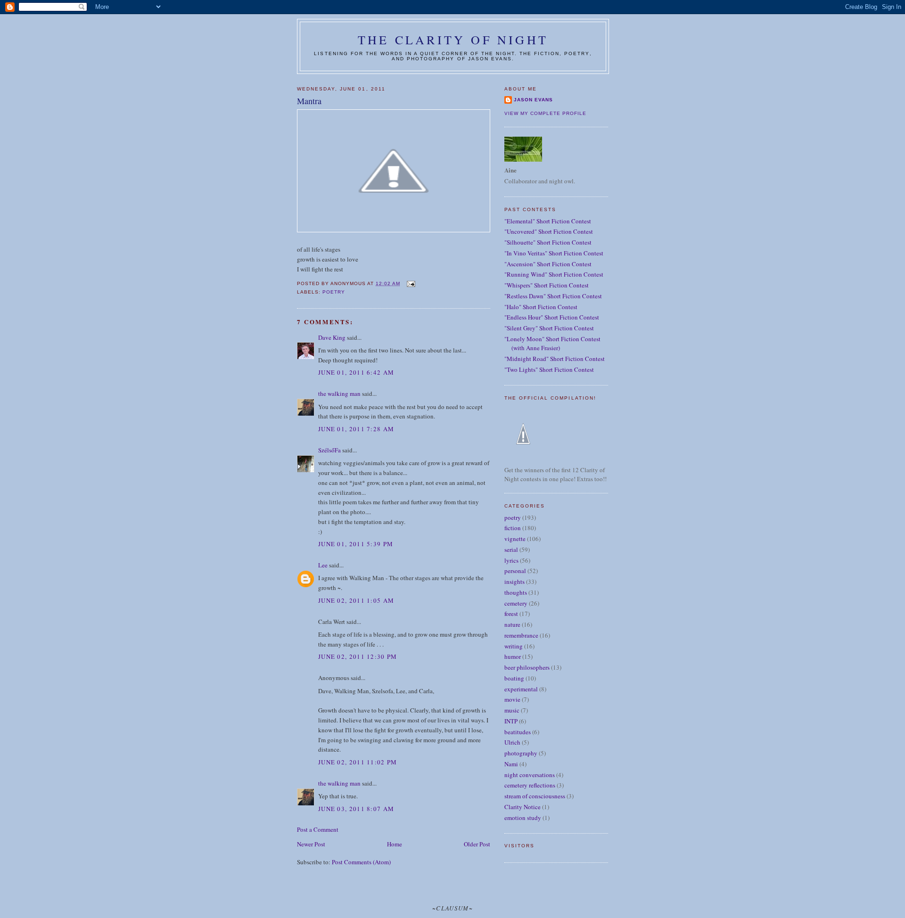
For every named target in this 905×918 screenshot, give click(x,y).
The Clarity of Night (453, 40)
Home (394, 844)
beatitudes (517, 732)
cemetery (515, 603)
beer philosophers (527, 667)
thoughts (515, 592)
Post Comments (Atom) (361, 862)
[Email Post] (410, 283)
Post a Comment (317, 829)
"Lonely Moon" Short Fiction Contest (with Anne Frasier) (552, 343)
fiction (512, 528)
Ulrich (512, 742)
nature (512, 624)
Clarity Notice (522, 807)
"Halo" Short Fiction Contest (540, 307)
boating (514, 678)
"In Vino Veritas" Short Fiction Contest (553, 253)
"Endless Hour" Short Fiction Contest (551, 317)
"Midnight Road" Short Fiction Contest (554, 358)
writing (513, 646)
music (511, 710)
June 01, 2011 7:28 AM (356, 429)
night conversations (529, 774)
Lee (323, 565)
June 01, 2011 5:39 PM (355, 544)
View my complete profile (545, 113)
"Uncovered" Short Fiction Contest (548, 231)
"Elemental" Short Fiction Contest (547, 221)
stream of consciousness (534, 796)
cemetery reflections (529, 785)
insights (514, 581)
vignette (515, 538)
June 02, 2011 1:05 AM (356, 600)
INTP (511, 721)
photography (520, 753)
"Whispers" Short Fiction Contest (546, 285)
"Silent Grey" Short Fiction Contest (549, 328)
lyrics (511, 560)
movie (512, 699)
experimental (521, 689)
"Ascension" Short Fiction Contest (548, 264)
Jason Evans (533, 99)
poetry (333, 292)
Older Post (477, 844)
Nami (511, 764)
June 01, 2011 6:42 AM (356, 372)
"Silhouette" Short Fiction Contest (548, 242)
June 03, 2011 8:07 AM (356, 808)
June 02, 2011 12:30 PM (357, 656)
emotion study (522, 817)
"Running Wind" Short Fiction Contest (553, 274)
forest (511, 613)
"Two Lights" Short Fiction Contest (549, 369)
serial (511, 549)
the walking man (339, 393)
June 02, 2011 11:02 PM (357, 762)
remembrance (521, 635)
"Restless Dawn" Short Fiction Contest (553, 296)
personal (515, 570)
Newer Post (311, 844)
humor (512, 656)
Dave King (332, 337)
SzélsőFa (329, 450)
